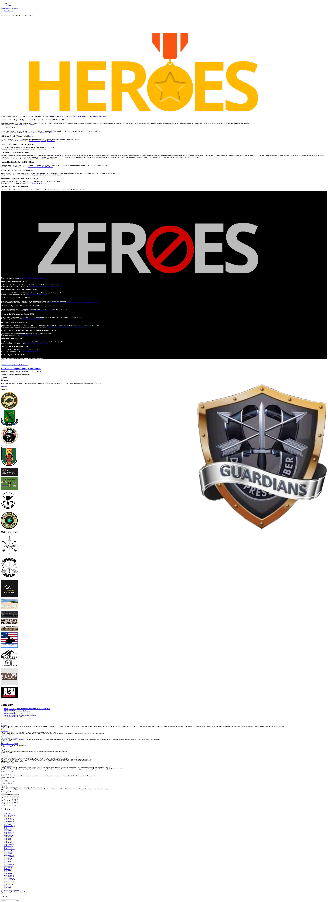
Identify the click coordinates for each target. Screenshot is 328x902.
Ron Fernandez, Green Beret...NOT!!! (33, 278)
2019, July (8, 858)
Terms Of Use (4, 890)
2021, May (8, 839)
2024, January (9, 821)
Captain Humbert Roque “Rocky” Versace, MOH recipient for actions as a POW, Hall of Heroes (80, 116)
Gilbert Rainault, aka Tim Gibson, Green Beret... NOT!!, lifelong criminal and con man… (75, 302)
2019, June (8, 859)
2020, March (8, 852)
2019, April (8, 862)
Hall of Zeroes (22, 713)
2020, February (9, 853)
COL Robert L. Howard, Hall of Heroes (35, 149)
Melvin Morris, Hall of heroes (26, 124)
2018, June (8, 869)
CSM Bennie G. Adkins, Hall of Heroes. (35, 183)
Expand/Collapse (11, 709)
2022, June (8, 830)
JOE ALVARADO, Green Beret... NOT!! (36, 343)
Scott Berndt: (4, 731)
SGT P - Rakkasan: (6, 774)
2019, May (8, 861)
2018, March (8, 873)
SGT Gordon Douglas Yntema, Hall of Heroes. (40, 132)
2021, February (9, 844)
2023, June (8, 824)
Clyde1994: (4, 725)
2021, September (9, 833)
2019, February (9, 864)
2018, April (8, 872)
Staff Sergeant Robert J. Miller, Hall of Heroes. (40, 167)
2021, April (8, 841)
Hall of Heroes (21, 710)
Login (5, 3)
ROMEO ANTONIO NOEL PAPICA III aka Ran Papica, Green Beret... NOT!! (68, 327)
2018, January (9, 876)
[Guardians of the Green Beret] (9, 8)
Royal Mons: (4, 750)
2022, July (8, 829)
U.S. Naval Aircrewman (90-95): (9, 738)
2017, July (8, 886)
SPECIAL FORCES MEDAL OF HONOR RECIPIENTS (33, 709)
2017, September (9, 882)
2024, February (9, 819)
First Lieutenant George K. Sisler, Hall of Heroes (42, 141)
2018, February (9, 875)
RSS (2, 379)
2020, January (9, 855)
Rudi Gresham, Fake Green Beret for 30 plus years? (44, 286)
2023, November (9, 823)
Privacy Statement (14, 890)
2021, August (8, 835)
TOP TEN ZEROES (23, 712)
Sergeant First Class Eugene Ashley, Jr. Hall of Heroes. (47, 175)
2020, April (8, 850)
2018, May (8, 870)
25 (17, 802)
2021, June (8, 838)
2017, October (9, 881)
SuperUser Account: (6, 766)
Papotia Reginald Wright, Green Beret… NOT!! (41, 310)
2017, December (9, 878)
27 (4, 803)
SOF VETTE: (4, 755)
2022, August (8, 827)
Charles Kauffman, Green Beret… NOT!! (36, 294)
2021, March (8, 843)
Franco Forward (8, 11)
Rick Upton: (4, 780)
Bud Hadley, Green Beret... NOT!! (30, 335)
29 (2, 797)
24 (15, 802)
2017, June (8, 887)
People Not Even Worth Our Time (26, 715)
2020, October (9, 847)
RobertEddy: (4, 786)
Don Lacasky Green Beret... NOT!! (31, 351)
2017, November (9, 879)
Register (10, 5)
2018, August (8, 866)
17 (15, 800)
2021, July (8, 836)
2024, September (9, 815)
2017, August (9, 884)
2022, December (9, 826)
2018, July (8, 867)
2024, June (8, 816)
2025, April (8, 813)
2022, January (9, 832)
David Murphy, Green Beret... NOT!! (33, 319)
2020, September (9, 849)
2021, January (9, 846)
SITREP (19, 716)
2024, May (8, 818)
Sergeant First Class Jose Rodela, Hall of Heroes (42, 158)
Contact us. (4, 386)
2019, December (9, 856)
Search (18, 900)
